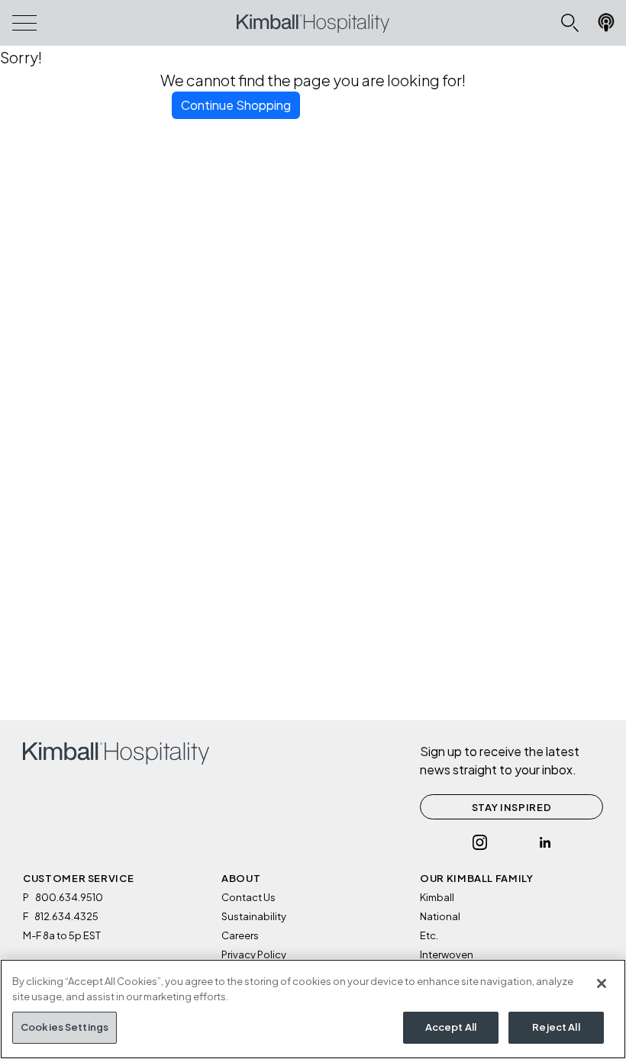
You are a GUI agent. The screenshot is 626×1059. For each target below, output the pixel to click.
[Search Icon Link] (570, 23)
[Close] (601, 983)
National (440, 916)
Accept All (450, 1027)
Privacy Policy (253, 954)
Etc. (429, 935)
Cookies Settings (64, 1027)
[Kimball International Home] (313, 23)
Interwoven (446, 954)
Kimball (437, 897)
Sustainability (253, 916)
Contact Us (248, 897)
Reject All (555, 1027)
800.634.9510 (69, 897)
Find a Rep (603, 25)
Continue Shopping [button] (236, 105)
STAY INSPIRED (511, 807)
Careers (240, 935)
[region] (313, 1009)
